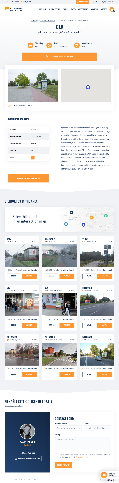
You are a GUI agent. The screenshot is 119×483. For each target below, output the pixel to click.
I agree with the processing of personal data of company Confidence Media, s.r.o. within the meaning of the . (85, 456)
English (110, 2)
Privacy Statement (82, 457)
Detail (13, 276)
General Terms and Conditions (32, 480)
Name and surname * (61, 424)
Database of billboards (47, 21)
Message (57, 435)
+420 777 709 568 (27, 453)
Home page (34, 21)
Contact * (87, 424)
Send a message (63, 465)
